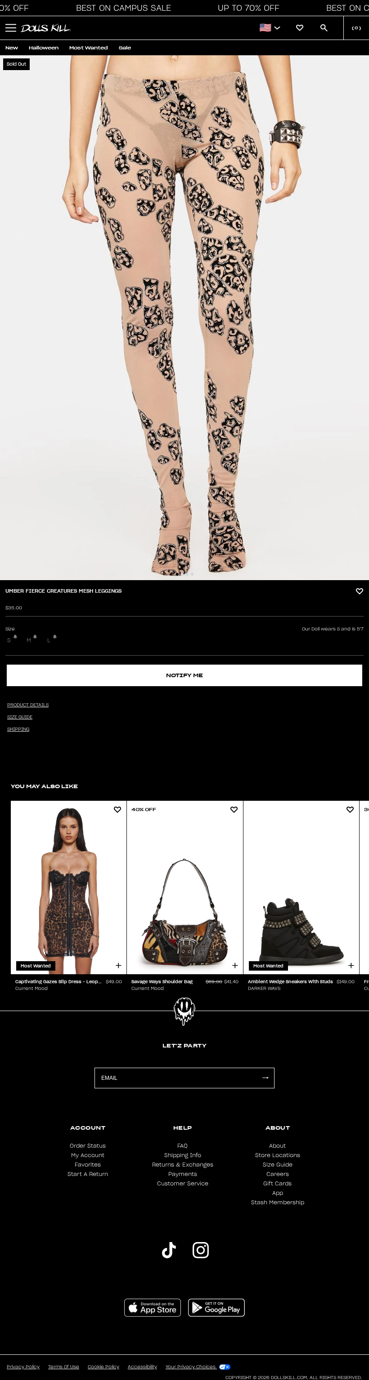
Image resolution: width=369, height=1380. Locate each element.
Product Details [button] (28, 705)
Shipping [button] (18, 729)
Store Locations (277, 1155)
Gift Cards (277, 1183)
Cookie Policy (103, 1367)
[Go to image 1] (177, 574)
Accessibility (142, 1367)
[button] (121, 8)
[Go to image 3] (187, 574)
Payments (182, 1174)
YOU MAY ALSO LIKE (44, 786)
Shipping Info (182, 1155)
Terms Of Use (63, 1367)
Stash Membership (277, 1202)
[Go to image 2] (182, 574)
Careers (277, 1174)
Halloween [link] (43, 48)
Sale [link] (125, 48)
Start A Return (88, 1174)
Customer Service (182, 1183)
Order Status (88, 1146)
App (277, 1193)
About (277, 1146)
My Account (87, 1155)
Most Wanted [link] (88, 48)
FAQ (182, 1146)
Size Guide (277, 1164)
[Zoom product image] (184, 317)
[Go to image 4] (192, 574)
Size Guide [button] (19, 717)
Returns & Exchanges (182, 1164)
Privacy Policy (23, 1367)
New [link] (11, 48)
